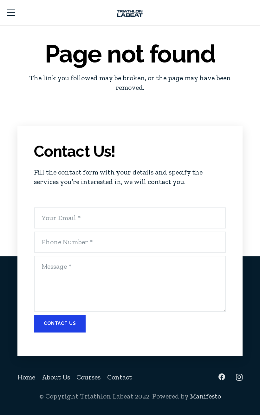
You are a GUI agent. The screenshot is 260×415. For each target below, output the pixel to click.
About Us (56, 377)
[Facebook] (221, 376)
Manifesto (205, 396)
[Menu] (11, 13)
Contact (119, 377)
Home (26, 377)
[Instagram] (239, 377)
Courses (88, 377)
